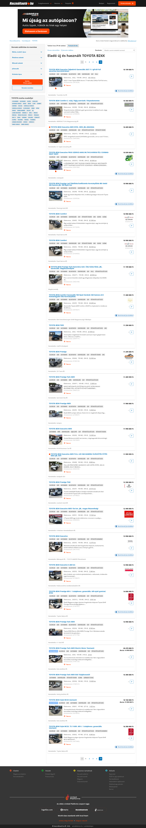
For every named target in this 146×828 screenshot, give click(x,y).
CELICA (20, 106)
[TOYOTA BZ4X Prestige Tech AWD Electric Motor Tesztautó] (56, 659)
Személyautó (26, 41)
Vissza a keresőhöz (53, 50)
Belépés (101, 3)
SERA (18, 117)
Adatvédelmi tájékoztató (117, 781)
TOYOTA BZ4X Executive (58, 536)
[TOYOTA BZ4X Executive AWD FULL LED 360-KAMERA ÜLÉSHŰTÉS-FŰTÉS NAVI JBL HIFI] (56, 466)
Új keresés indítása (67, 50)
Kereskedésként (18, 776)
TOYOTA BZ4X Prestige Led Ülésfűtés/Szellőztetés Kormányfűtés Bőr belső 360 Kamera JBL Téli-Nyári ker (78, 184)
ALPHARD (22, 101)
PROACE (36, 115)
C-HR (34, 103)
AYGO (24, 103)
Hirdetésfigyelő (50, 774)
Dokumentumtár (82, 781)
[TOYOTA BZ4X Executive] (56, 547)
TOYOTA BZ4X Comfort (58, 214)
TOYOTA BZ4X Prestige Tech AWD (62, 377)
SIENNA (24, 117)
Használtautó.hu (15, 41)
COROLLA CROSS (17, 108)
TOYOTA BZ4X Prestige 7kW (59, 482)
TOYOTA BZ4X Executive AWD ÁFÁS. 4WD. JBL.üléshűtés (72, 127)
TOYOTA (34, 41)
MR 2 (30, 113)
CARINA (14, 106)
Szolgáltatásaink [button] (43, 3)
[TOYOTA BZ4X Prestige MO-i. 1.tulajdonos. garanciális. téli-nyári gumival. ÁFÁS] (56, 604)
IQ (32, 110)
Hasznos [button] (57, 3)
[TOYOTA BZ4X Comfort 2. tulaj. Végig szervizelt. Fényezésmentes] (56, 111)
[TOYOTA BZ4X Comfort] (56, 225)
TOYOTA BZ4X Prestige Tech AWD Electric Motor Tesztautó (71, 648)
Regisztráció (111, 3)
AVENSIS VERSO (16, 103)
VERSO (25, 122)
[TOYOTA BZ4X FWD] (56, 336)
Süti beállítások (114, 779)
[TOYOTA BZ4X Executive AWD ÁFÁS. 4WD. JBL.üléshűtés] (56, 138)
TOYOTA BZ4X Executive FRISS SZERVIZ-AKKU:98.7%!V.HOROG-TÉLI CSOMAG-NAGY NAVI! (79, 153)
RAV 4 (14, 117)
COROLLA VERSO (29, 106)
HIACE (14, 110)
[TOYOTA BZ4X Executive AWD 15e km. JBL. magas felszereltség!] (56, 519)
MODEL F (24, 113)
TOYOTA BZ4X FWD (56, 325)
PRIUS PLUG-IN (22, 115)
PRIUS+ (30, 115)
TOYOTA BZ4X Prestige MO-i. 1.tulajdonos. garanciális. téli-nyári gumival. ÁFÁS (77, 592)
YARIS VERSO (16, 124)
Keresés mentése (27, 88)
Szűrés (27, 82)
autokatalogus (88, 826)
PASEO (35, 113)
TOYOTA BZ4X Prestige (57, 352)
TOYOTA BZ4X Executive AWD (60, 429)
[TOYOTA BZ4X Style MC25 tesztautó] (56, 711)
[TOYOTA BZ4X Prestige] (56, 363)
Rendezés (98, 50)
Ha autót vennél (82, 776)
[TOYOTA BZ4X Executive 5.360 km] (56, 576)
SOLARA (30, 117)
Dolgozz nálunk (81, 821)
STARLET (37, 117)
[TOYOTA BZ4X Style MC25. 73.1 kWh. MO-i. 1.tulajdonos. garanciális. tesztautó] (56, 739)
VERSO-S (31, 122)
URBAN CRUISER (17, 122)
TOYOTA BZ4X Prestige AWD (60, 403)
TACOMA (20, 119)
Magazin (80, 779)
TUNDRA (32, 119)
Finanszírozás (49, 776)
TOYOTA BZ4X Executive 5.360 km (62, 565)
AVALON (35, 101)
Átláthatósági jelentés (116, 784)
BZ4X (29, 103)
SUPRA (14, 119)
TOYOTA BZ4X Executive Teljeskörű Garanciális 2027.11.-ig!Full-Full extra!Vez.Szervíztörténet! (75, 70)
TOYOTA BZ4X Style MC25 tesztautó (63, 700)
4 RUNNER (15, 101)
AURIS (29, 101)
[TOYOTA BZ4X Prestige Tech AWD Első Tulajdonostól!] (56, 685)
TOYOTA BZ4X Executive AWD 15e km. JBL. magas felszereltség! (73, 508)
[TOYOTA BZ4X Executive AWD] (56, 440)
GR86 (32, 108)
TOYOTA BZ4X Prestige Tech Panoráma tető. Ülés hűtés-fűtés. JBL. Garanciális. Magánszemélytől (76, 267)
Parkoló (73, 46)
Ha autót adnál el (82, 774)
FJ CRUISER (26, 108)
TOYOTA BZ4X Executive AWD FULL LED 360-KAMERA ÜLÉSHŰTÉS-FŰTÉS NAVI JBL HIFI (79, 455)
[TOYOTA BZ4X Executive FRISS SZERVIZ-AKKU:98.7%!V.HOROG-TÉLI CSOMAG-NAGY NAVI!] (56, 165)
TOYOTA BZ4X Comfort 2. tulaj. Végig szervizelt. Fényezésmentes (74, 101)
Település (68, 3)
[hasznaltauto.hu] (21, 3)
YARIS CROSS (25, 124)
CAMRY (39, 103)
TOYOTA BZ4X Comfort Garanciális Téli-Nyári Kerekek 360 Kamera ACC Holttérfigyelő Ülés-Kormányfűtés (76, 296)
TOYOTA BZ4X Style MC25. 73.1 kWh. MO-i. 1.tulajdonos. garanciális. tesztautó (75, 727)
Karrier (111, 789)
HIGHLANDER (21, 110)
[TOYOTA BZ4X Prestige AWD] (56, 414)
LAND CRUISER (16, 113)
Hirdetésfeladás (126, 3)
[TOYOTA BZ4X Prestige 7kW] (56, 493)
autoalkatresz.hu (77, 826)
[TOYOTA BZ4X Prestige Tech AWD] (56, 388)
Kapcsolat (112, 774)
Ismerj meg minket (66, 821)
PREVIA (14, 115)
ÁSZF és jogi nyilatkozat (116, 776)
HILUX (28, 110)
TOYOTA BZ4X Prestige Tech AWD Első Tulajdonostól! (69, 675)
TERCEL (26, 119)
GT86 (37, 108)
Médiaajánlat (113, 787)
